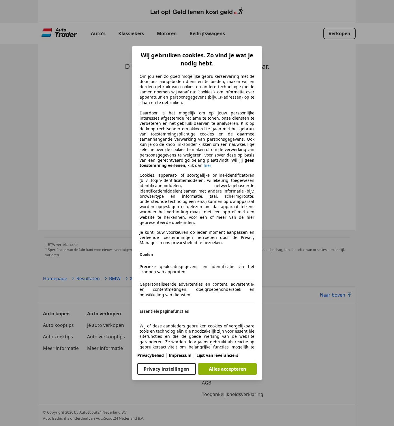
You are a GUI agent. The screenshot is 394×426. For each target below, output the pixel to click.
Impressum (180, 355)
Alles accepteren (227, 369)
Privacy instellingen (166, 369)
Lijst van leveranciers (217, 355)
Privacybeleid (150, 355)
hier (207, 165)
